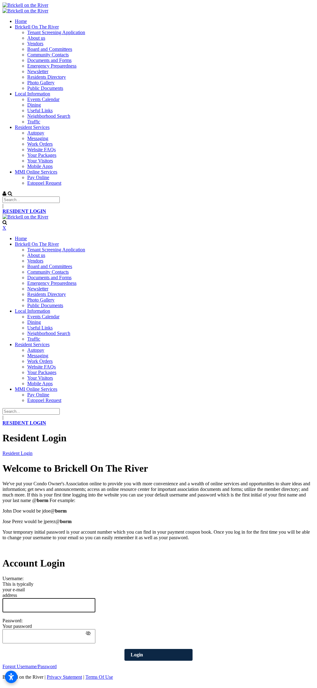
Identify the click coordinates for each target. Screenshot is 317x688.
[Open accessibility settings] (11, 677)
